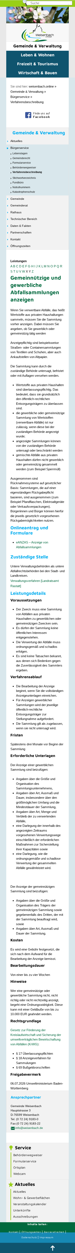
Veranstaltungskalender (29, 1204)
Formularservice (21, 162)
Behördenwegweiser (24, 167)
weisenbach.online (41, 86)
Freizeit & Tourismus (37, 63)
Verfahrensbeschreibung (27, 102)
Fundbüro (18, 182)
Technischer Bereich (23, 219)
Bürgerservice (20, 97)
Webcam (19, 1173)
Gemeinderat (19, 205)
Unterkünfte (21, 1210)
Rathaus (15, 212)
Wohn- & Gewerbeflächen (31, 1198)
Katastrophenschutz (23, 191)
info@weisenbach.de (29, 1128)
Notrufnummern (21, 187)
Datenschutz (29, 1237)
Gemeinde (17, 198)
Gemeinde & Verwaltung (37, 45)
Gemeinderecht (21, 158)
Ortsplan (19, 1167)
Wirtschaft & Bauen (37, 72)
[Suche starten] (68, 4)
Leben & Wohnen (37, 54)
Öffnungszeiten (20, 246)
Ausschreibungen (25, 1216)
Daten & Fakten (20, 225)
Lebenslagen (20, 153)
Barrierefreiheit (54, 1231)
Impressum (46, 1237)
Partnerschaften (20, 232)
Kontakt (15, 239)
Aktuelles (16, 141)
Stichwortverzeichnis (24, 178)
